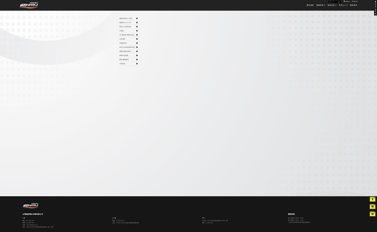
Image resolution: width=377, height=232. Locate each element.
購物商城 (320, 5)
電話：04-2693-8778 (118, 220)
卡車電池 (122, 63)
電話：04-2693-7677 (28, 220)
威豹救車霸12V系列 (125, 18)
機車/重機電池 (124, 59)
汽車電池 (122, 39)
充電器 (121, 31)
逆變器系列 (123, 43)
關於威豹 (310, 5)
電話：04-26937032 (207, 222)
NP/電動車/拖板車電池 (126, 35)
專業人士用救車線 (125, 26)
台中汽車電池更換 (193, 204)
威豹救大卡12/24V (125, 22)
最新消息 (331, 5)
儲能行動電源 (123, 55)
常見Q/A (342, 5)
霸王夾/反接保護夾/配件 (127, 47)
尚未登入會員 (375, 7)
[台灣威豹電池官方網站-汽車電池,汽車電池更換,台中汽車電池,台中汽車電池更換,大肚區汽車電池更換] (28, 5)
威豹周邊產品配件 (125, 51)
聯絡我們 (353, 5)
